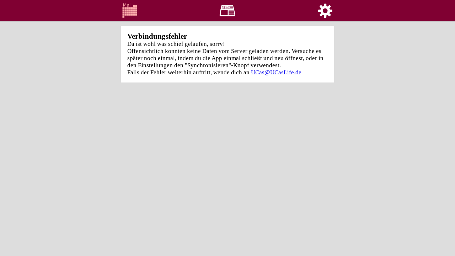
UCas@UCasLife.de (276, 72)
